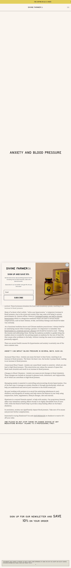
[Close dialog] (67, 264)
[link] (19, 268)
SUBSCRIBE (18, 297)
